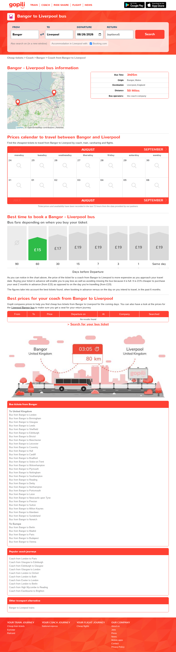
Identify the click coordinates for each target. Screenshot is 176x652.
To (48, 27)
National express (50, 626)
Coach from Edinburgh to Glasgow (26, 566)
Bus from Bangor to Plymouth (24, 469)
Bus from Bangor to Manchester (25, 440)
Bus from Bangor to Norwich (23, 519)
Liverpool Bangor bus (23, 307)
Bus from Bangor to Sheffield (23, 429)
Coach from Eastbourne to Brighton (26, 591)
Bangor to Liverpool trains (22, 608)
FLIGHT (76, 5)
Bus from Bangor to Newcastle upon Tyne (30, 498)
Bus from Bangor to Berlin (22, 527)
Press (114, 633)
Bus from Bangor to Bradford (23, 458)
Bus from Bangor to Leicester (23, 444)
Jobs (113, 630)
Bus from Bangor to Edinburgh (24, 433)
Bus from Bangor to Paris (21, 534)
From (16, 27)
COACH (45, 5)
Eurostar (11, 630)
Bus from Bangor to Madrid (22, 531)
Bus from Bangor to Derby (22, 483)
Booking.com (79, 43)
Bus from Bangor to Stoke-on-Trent (26, 462)
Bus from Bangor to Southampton (25, 476)
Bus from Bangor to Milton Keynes (26, 509)
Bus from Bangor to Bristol (22, 436)
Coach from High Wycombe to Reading (28, 587)
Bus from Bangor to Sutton (22, 505)
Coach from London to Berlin (23, 584)
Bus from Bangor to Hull (21, 451)
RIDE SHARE (61, 5)
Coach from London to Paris (23, 559)
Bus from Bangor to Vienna (22, 542)
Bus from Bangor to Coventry (23, 447)
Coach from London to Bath (22, 577)
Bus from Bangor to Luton (22, 494)
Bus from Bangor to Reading (23, 480)
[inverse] (42, 34)
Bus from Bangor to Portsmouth (25, 490)
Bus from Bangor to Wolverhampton (27, 465)
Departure (84, 27)
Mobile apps (117, 640)
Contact (115, 643)
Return (112, 27)
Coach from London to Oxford (23, 573)
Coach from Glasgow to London (24, 569)
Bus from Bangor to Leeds (22, 426)
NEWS (88, 5)
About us (115, 626)
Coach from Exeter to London (23, 580)
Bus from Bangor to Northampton (25, 487)
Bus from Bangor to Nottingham (25, 472)
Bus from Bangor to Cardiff (22, 454)
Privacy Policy (117, 647)
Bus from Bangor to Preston (23, 501)
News (114, 637)
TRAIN (34, 5)
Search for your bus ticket (89, 324)
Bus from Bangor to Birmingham (25, 418)
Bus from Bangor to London (22, 415)
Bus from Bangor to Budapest (24, 538)
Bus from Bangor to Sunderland (24, 516)
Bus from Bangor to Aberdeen (23, 512)
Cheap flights (83, 626)
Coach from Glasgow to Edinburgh (26, 562)
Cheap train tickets (16, 626)
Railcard (11, 633)
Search (150, 34)
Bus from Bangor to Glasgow (23, 422)
